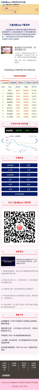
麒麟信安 (10, 99)
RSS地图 (27, 382)
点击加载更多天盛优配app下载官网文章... (19, 69)
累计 (10, 179)
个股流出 (28, 82)
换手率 (35, 82)
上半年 (10, 170)
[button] (2, 140)
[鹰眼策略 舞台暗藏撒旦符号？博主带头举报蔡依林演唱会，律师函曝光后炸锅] (8, 261)
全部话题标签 (19, 194)
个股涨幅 (4, 83)
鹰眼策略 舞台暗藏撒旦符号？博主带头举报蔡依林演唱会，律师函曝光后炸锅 (26, 261)
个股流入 (20, 82)
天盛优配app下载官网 (4, 366)
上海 (28, 170)
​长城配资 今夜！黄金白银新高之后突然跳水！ (19, 289)
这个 (28, 179)
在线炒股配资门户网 (34, 365)
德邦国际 (10, 165)
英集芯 (10, 105)
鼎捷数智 (10, 102)
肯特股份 (10, 111)
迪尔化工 (10, 108)
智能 (28, 165)
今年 (28, 175)
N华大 (10, 90)
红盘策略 (10, 175)
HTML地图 (34, 382)
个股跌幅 (12, 82)
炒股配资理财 (14, 364)
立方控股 (10, 117)
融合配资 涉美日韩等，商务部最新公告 (25, 48)
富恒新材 (10, 96)
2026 (10, 189)
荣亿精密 (10, 114)
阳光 (28, 184)
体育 (10, 184)
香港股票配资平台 (24, 365)
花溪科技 (10, 93)
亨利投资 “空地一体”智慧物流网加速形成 (16, 335)
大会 (28, 189)
